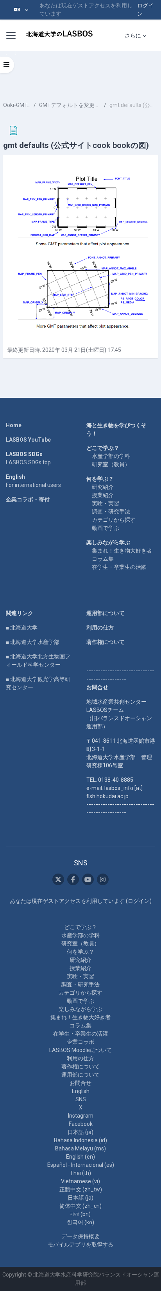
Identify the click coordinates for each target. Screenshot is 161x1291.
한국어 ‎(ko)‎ (80, 1222)
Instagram (80, 1116)
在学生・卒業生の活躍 (119, 567)
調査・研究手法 (111, 511)
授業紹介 (103, 495)
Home (13, 425)
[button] (21, 9)
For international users (33, 485)
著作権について (105, 642)
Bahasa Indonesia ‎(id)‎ (80, 1140)
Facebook (81, 1124)
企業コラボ (80, 1042)
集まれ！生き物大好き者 (122, 550)
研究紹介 (103, 487)
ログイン (145, 9)
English (80, 1091)
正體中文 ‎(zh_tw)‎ (80, 1189)
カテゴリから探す (114, 520)
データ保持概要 (80, 1236)
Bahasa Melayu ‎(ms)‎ (80, 1148)
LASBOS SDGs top (28, 462)
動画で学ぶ (105, 528)
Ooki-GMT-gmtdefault (16, 105)
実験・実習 (105, 503)
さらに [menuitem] (133, 35)
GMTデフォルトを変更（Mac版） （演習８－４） (70, 105)
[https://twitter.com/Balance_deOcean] (58, 879)
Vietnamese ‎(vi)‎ (80, 1181)
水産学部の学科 (111, 456)
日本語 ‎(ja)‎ (80, 1132)
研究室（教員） (111, 464)
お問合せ (80, 1083)
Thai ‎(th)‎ (80, 1173)
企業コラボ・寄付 (28, 499)
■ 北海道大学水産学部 (32, 642)
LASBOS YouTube (28, 440)
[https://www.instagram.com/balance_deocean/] (103, 879)
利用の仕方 (100, 627)
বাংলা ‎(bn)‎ (80, 1214)
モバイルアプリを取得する (80, 1244)
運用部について (105, 613)
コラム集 (103, 559)
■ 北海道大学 (22, 627)
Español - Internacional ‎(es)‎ (80, 1165)
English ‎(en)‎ (80, 1157)
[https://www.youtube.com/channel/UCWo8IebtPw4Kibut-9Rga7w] (88, 879)
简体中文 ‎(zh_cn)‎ (80, 1206)
